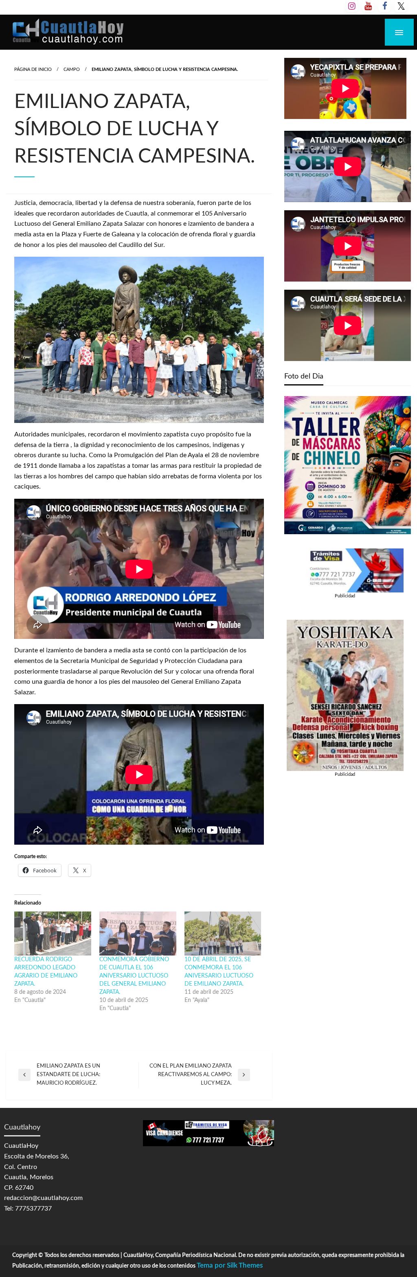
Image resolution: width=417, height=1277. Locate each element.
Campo (72, 69)
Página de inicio (33, 69)
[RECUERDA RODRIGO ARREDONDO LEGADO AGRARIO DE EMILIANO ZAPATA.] (52, 934)
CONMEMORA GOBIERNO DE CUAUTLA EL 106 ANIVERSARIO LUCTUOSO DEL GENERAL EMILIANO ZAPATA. (134, 976)
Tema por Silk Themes (230, 1265)
